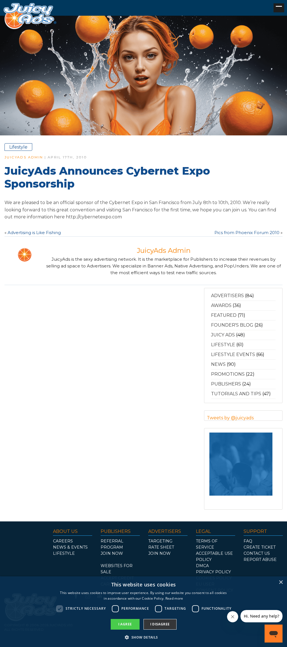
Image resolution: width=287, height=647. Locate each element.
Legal (203, 531)
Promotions (228, 374)
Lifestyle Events (233, 354)
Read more (174, 598)
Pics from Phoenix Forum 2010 (246, 232)
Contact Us (257, 553)
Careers (63, 541)
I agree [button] (125, 624)
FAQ (248, 541)
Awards (221, 305)
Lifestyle (18, 147)
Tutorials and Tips (236, 393)
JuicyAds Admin (23, 157)
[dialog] (143, 611)
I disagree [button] (160, 624)
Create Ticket (260, 547)
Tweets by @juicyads (230, 417)
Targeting (160, 541)
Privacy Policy (213, 571)
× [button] (281, 582)
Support (255, 531)
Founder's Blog (232, 325)
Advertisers (227, 295)
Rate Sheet (161, 547)
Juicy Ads (223, 335)
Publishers (226, 384)
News (218, 364)
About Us (65, 531)
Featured (224, 315)
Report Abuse (260, 559)
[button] (143, 637)
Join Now (112, 553)
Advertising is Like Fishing (34, 232)
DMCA (202, 565)
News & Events (70, 547)
